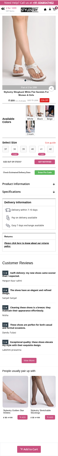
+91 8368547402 (43, 3)
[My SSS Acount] (50, 8)
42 (50, 149)
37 (5, 149)
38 (14, 149)
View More (29, 360)
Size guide (50, 142)
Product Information (16, 184)
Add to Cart (30, 449)
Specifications (11, 191)
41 (41, 149)
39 (23, 149)
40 (32, 149)
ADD (23, 417)
